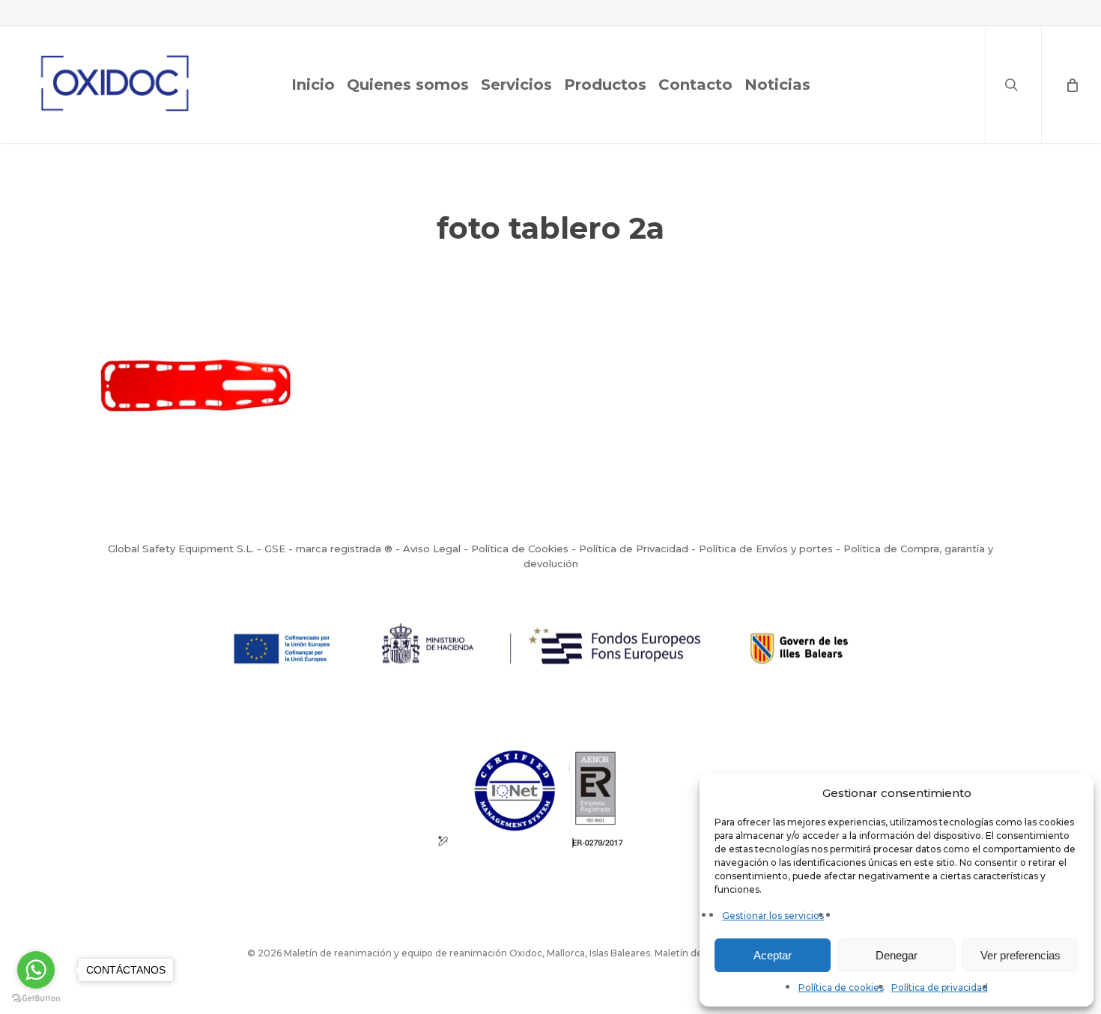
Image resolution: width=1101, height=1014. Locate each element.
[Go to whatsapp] (36, 970)
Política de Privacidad (633, 549)
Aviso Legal (432, 549)
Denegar (897, 955)
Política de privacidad (939, 987)
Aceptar (772, 955)
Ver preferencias (1020, 955)
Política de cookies (841, 987)
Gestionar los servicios (773, 915)
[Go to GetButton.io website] (36, 999)
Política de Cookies (519, 549)
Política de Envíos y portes (766, 549)
